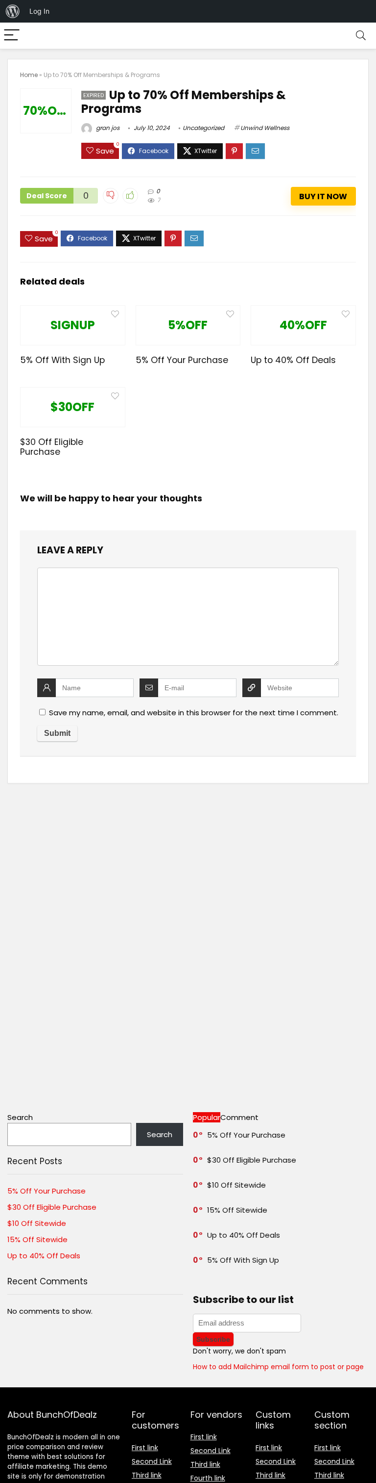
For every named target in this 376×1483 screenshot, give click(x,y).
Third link (147, 1475)
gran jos (106, 128)
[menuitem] (12, 11)
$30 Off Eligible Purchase (51, 447)
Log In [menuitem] (39, 11)
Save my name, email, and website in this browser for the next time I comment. (193, 712)
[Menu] (12, 36)
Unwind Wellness (264, 128)
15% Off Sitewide (37, 1239)
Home (29, 75)
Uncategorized (203, 128)
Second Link (152, 1461)
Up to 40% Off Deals (293, 360)
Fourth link (207, 1478)
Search (20, 1117)
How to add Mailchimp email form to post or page (278, 1367)
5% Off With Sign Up (62, 360)
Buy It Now (323, 196)
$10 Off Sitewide (36, 1223)
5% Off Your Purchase (182, 360)
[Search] (361, 36)
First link (145, 1448)
